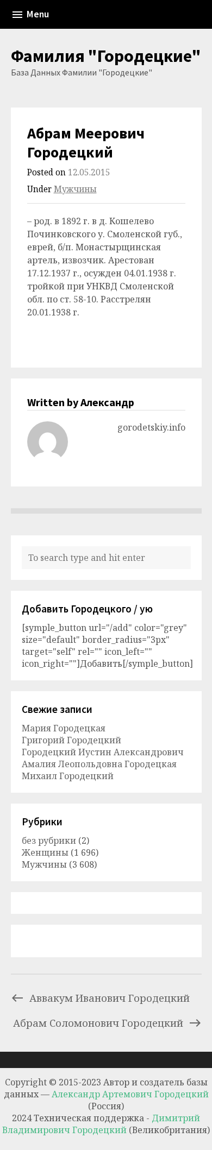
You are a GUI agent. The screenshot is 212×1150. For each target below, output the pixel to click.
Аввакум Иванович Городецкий (109, 997)
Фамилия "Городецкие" (106, 56)
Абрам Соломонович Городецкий (98, 1022)
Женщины (45, 852)
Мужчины (75, 189)
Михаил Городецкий (68, 776)
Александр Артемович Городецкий (130, 1094)
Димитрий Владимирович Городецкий (101, 1124)
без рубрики (49, 840)
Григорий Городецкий (71, 740)
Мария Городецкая (63, 728)
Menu (38, 14)
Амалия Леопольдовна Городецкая (99, 764)
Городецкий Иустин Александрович (103, 752)
